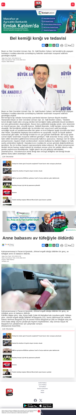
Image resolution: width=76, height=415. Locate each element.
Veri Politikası (42, 386)
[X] (40, 400)
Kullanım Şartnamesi (42, 388)
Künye (42, 390)
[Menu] (73, 4)
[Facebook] (35, 400)
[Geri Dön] (3, 4)
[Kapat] (39, 411)
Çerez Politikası (42, 384)
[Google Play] (30, 406)
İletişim (42, 392)
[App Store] (45, 406)
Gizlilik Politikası (42, 382)
